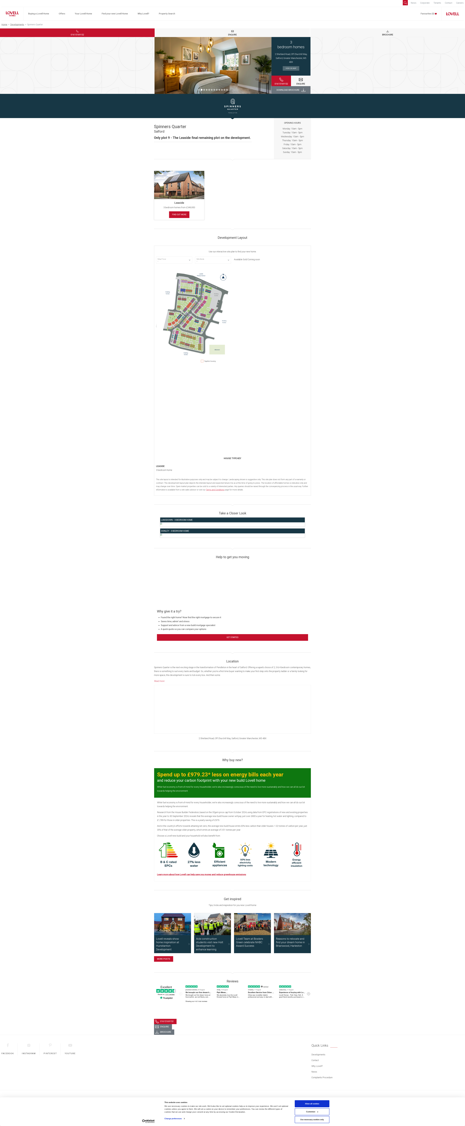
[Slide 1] (199, 90)
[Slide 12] (227, 90)
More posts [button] (163, 959)
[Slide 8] (217, 90)
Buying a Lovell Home (38, 13)
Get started (232, 637)
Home (4, 24)
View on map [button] (291, 68)
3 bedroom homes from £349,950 (179, 207)
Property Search (167, 13)
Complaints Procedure (322, 1077)
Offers (62, 13)
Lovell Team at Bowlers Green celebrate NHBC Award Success (249, 942)
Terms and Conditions (215, 490)
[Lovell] (452, 13)
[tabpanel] (232, 194)
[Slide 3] (204, 90)
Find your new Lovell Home (115, 13)
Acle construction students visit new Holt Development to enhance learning (209, 944)
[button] (405, 2)
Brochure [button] (387, 34)
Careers (460, 3)
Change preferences (173, 1119)
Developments (17, 24)
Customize (310, 1112)
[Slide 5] (209, 90)
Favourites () (428, 13)
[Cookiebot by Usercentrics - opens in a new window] (148, 1121)
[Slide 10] (222, 90)
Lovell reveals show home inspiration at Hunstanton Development (167, 944)
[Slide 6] (212, 90)
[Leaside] (179, 185)
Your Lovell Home (83, 13)
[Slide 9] (219, 90)
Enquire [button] (232, 34)
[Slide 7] (214, 90)
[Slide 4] (207, 90)
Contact (448, 3)
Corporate (425, 3)
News (413, 3)
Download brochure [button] (288, 90)
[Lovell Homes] (11, 13)
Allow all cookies (312, 1104)
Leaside (179, 202)
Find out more (179, 214)
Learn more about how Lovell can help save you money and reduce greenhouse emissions (201, 874)
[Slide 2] (201, 90)
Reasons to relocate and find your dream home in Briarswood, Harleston (290, 942)
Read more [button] (159, 681)
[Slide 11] (224, 90)
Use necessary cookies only (312, 1119)
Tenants (437, 3)
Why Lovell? (143, 13)
